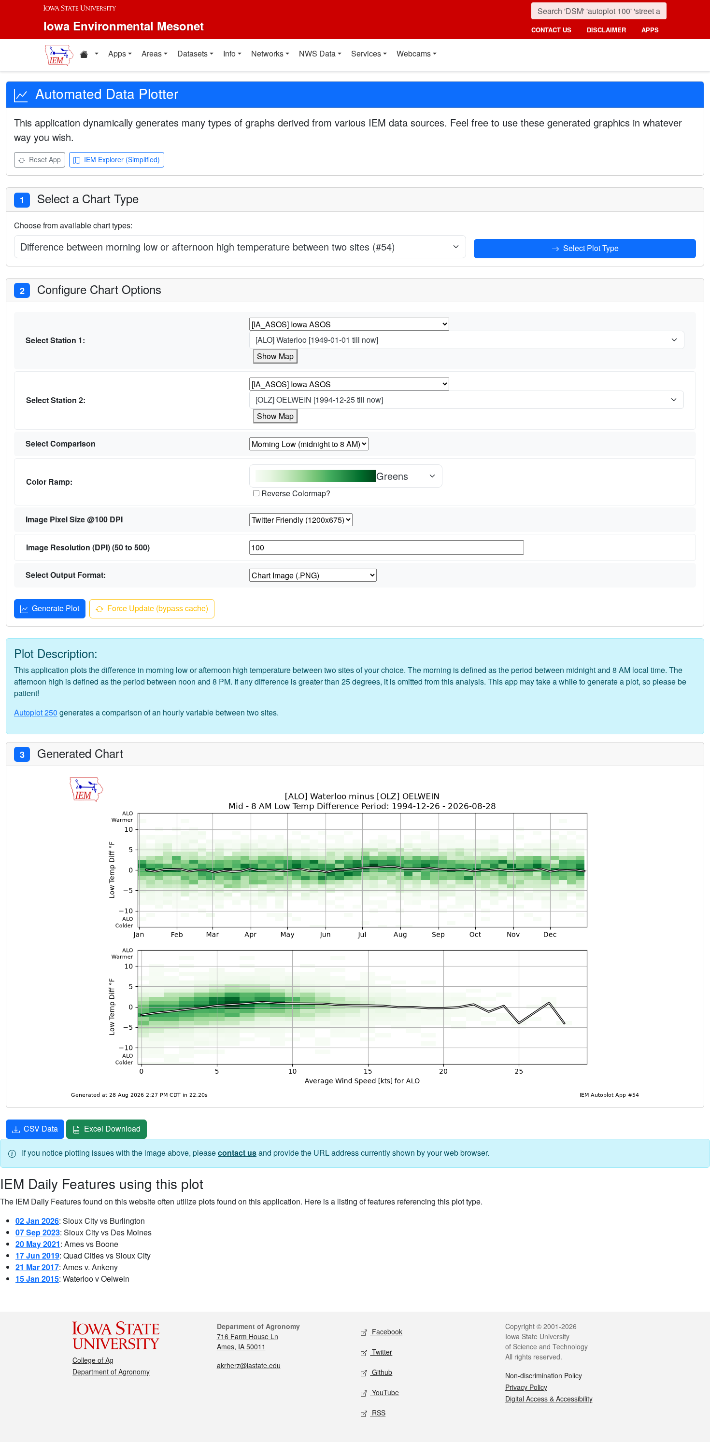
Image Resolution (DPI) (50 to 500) (88, 547)
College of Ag (93, 1360)
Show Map (275, 356)
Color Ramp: (49, 481)
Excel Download (111, 1128)
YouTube (384, 1392)
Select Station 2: (55, 400)
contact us (551, 29)
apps (650, 29)
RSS (377, 1412)
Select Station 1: (55, 340)
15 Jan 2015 (37, 1278)
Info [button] (229, 53)
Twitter (381, 1352)
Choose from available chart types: (73, 225)
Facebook (386, 1331)
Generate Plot (54, 608)
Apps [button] (117, 53)
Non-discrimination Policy (543, 1375)
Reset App (44, 159)
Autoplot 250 (35, 712)
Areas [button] (152, 53)
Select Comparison (61, 443)
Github (381, 1372)
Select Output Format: (66, 574)
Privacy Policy (526, 1387)
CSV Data (40, 1128)
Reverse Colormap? (295, 493)
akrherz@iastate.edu (249, 1365)
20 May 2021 (37, 1243)
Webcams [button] (414, 53)
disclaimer (606, 29)
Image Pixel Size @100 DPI (74, 519)
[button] (89, 55)
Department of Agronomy (111, 1371)
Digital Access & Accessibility (549, 1398)
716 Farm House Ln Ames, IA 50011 (247, 1341)
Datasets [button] (192, 53)
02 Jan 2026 (37, 1220)
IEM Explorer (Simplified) (121, 159)
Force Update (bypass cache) (156, 608)
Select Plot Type (590, 247)
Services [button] (366, 53)
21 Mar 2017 (37, 1267)
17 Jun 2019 (37, 1255)
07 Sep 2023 (37, 1232)
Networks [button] (267, 53)
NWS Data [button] (317, 53)
